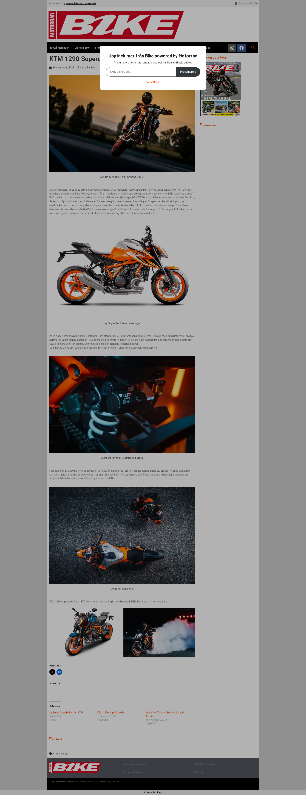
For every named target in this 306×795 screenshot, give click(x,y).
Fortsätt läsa (153, 82)
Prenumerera (188, 71)
